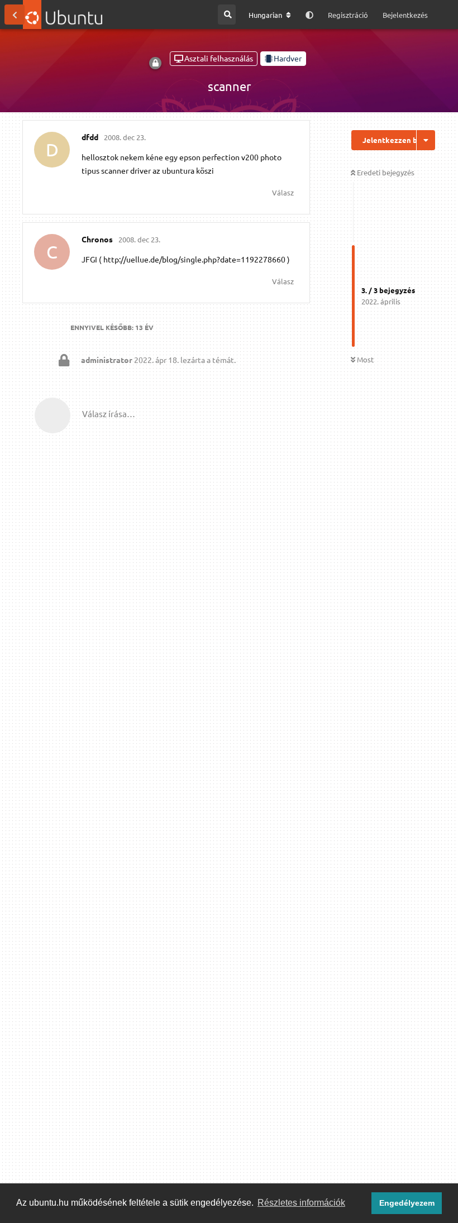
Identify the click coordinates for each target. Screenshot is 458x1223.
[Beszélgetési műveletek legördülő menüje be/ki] (426, 140)
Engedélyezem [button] (407, 1202)
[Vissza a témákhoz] (14, 14)
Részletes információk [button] (301, 1202)
